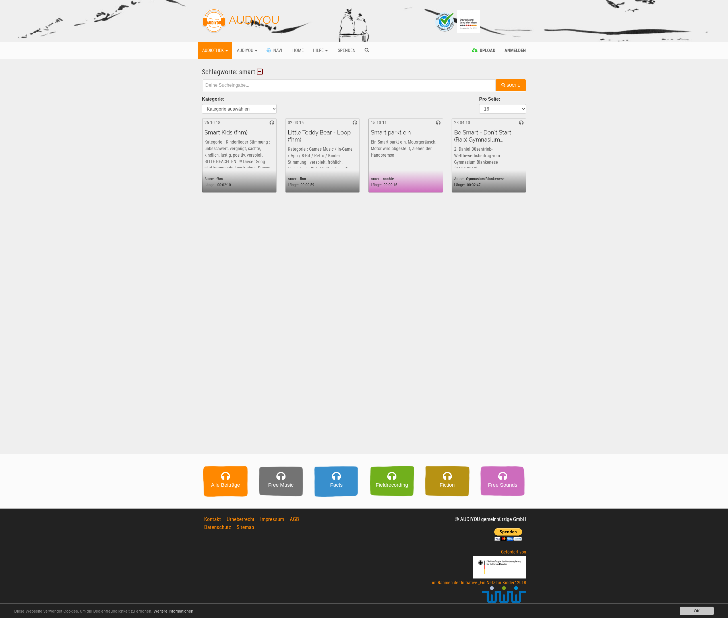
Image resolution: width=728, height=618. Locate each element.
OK (697, 610)
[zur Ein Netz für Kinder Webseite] (504, 597)
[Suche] (367, 50)
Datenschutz (217, 527)
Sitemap (245, 527)
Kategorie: (213, 99)
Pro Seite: (489, 99)
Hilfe (319, 50)
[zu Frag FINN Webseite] (445, 21)
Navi (276, 50)
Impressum (272, 519)
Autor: (209, 179)
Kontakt (212, 519)
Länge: (209, 185)
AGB (294, 519)
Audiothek (213, 50)
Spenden (346, 50)
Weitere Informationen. (174, 611)
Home (297, 50)
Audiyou (246, 50)
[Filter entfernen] (260, 72)
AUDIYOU (253, 19)
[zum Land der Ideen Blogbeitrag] (468, 21)
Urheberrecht (241, 519)
